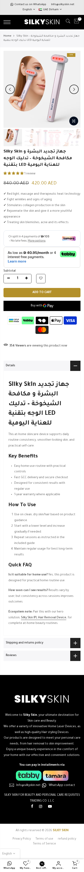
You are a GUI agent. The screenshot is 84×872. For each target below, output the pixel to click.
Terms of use (44, 839)
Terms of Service (44, 844)
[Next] (74, 89)
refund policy (67, 839)
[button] (14, 174)
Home (7, 36)
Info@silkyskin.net (62, 4)
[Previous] (10, 89)
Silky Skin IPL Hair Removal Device (43, 617)
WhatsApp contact (62, 785)
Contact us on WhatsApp (30, 4)
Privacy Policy (22, 839)
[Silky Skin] (42, 775)
